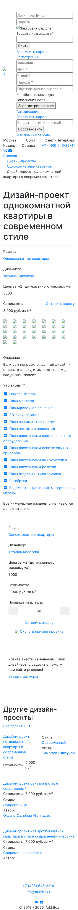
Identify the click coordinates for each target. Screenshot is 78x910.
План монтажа (21, 401)
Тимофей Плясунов (58, 753)
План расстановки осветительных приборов (35, 450)
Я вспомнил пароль (33, 135)
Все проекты (15, 726)
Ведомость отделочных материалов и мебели (39, 490)
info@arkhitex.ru (39, 892)
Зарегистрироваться (36, 106)
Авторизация (27, 111)
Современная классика (23, 853)
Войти (23, 46)
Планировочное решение (30, 408)
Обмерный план (22, 394)
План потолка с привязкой (32, 428)
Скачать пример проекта (41, 631)
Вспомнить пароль (32, 51)
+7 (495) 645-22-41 (58, 145)
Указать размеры (23, 676)
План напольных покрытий (32, 422)
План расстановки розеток (32, 467)
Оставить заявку (60, 303)
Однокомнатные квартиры (26, 258)
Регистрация (27, 57)
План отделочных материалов (35, 474)
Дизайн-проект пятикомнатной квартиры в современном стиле (16, 746)
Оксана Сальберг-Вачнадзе (26, 815)
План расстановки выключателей (38, 460)
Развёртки (18, 481)
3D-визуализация (24, 415)
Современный (54, 742)
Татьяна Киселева (18, 276)
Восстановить (30, 129)
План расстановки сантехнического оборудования (37, 438)
